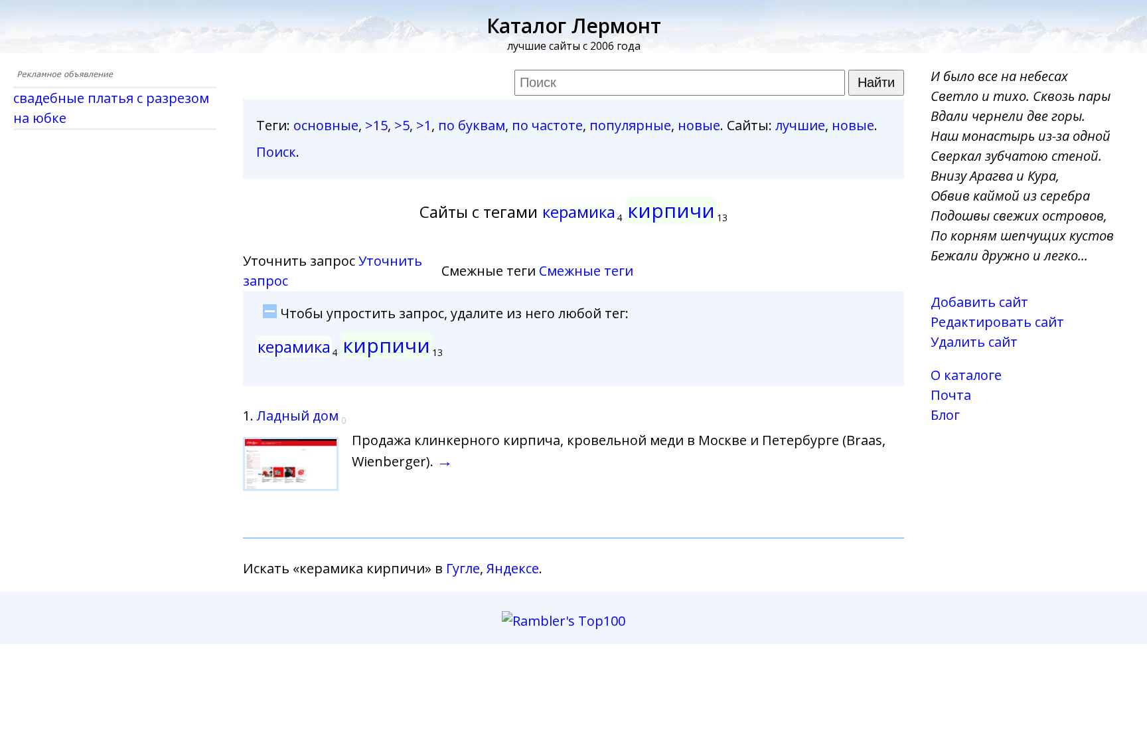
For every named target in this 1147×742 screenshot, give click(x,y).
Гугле (463, 568)
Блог (945, 415)
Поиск (276, 152)
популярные (630, 125)
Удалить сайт (974, 342)
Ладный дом (298, 415)
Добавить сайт (979, 302)
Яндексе (513, 568)
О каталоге (966, 375)
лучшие (800, 125)
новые (699, 125)
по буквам (471, 125)
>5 (402, 125)
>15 (376, 125)
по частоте (547, 125)
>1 (423, 125)
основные (325, 125)
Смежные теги (586, 271)
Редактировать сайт (997, 322)
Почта (951, 395)
